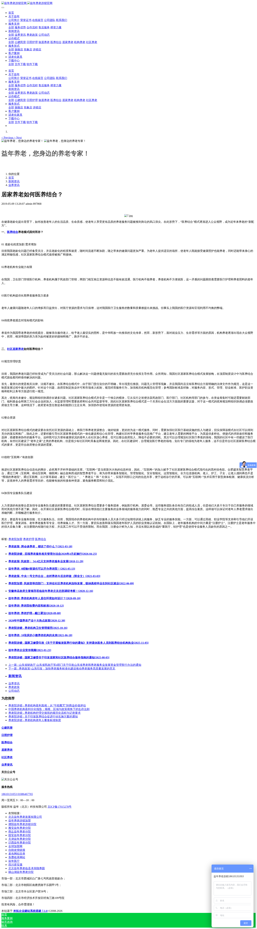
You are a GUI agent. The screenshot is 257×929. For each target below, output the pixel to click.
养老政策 (14, 687)
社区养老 (7, 757)
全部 (11, 27)
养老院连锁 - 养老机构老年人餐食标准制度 (34, 720)
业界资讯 (14, 185)
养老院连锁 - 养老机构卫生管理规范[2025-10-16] (37, 627)
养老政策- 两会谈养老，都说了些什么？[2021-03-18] (40, 546)
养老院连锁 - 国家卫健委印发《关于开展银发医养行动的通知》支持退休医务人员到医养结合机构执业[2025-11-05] (78, 642)
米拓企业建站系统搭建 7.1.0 (30, 910)
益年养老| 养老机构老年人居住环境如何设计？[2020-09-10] (44, 598)
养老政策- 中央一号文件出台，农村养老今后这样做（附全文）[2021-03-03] (54, 576)
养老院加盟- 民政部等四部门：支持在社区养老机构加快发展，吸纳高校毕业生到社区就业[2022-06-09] (71, 583)
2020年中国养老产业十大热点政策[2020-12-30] (36, 620)
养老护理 (28, 539)
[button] (7, 137)
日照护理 (7, 735)
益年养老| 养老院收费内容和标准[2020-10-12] (36, 605)
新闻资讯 (14, 181)
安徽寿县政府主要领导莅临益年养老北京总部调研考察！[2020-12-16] (50, 590)
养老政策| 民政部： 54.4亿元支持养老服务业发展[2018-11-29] (45, 561)
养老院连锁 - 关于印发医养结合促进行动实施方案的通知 (43, 716)
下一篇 (61, 668)
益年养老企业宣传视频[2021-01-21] (29, 650)
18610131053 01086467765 (17, 794)
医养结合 (12, 231)
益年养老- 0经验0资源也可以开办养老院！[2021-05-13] (41, 568)
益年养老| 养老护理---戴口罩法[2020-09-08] (34, 613)
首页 (11, 12)
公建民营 (7, 727)
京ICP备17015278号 (60, 806)
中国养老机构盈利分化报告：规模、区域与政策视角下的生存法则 (49, 709)
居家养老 (7, 749)
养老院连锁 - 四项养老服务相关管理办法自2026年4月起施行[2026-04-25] (52, 553)
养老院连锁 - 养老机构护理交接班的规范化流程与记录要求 (44, 712)
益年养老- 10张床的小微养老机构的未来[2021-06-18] (40, 635)
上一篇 (74, 664)
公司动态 (14, 690)
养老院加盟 (15, 539)
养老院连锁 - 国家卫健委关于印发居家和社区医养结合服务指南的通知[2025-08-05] (58, 657)
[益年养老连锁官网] (128, 3)
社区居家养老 (15, 348)
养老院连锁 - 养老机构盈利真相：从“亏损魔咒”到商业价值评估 (47, 705)
